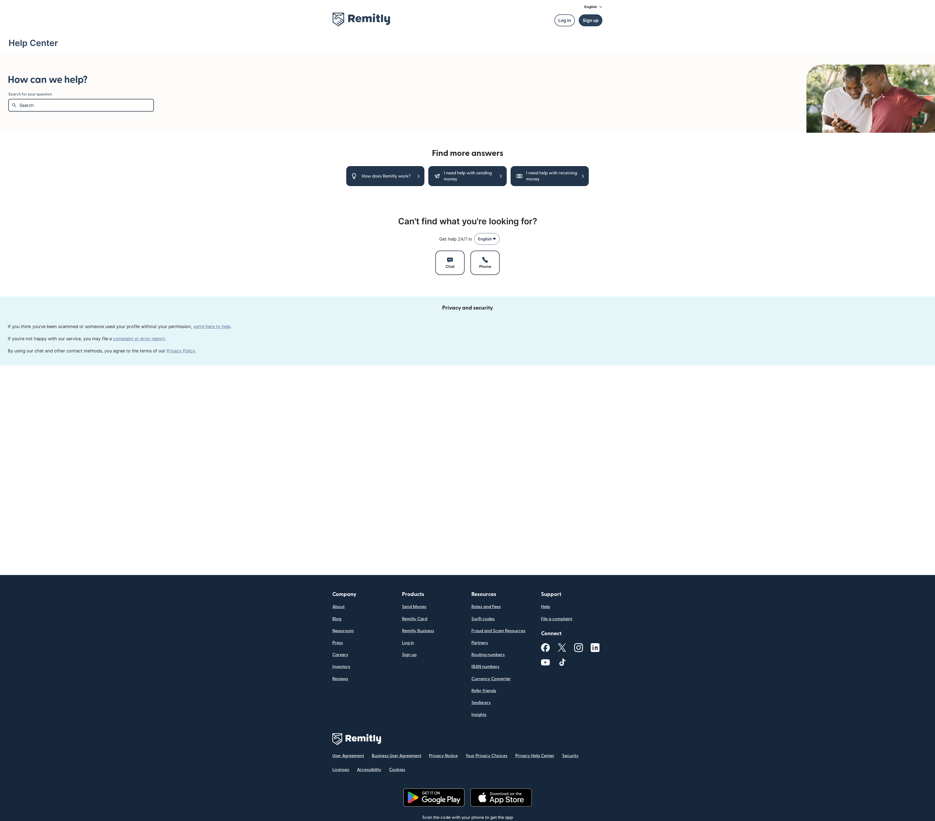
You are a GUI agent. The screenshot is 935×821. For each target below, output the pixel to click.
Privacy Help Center (534, 756)
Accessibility (369, 770)
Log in (408, 643)
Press (337, 643)
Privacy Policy (181, 350)
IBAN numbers (485, 667)
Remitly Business (418, 631)
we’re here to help (211, 326)
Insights (478, 715)
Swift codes (483, 619)
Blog (336, 619)
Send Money (414, 607)
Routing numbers (488, 655)
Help (545, 607)
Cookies (397, 770)
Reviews (340, 679)
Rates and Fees (486, 607)
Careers (340, 655)
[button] (593, 7)
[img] (361, 19)
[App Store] (501, 797)
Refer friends (483, 691)
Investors (341, 667)
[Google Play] (434, 797)
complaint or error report (139, 338)
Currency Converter (491, 679)
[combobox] (487, 239)
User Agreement (348, 756)
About (338, 607)
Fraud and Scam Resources (498, 631)
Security (570, 756)
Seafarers (481, 703)
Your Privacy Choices (486, 756)
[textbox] (86, 105)
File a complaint (556, 619)
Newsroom (343, 631)
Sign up (409, 655)
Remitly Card (414, 619)
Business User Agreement (396, 756)
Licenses (340, 770)
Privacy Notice (443, 756)
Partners (479, 643)
